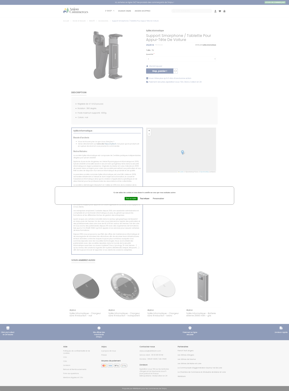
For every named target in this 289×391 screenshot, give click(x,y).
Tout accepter (131, 199)
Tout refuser (144, 199)
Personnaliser (158, 199)
